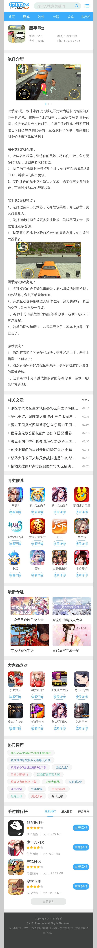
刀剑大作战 (52, 782)
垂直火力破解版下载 (23, 782)
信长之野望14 (19, 774)
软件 (41, 16)
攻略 (70, 16)
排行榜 (85, 16)
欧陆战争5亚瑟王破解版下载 (28, 767)
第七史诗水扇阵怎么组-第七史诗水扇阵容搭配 (47, 416)
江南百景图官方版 (48, 774)
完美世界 (37, 789)
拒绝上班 (16, 796)
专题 (56, 16)
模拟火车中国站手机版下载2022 (31, 753)
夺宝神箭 (16, 789)
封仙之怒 (57, 796)
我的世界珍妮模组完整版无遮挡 (31, 760)
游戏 (26, 16)
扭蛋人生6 (61, 767)
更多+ (85, 400)
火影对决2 (75, 782)
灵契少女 (37, 796)
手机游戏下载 (70, 928)
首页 (11, 16)
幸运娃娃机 (59, 789)
